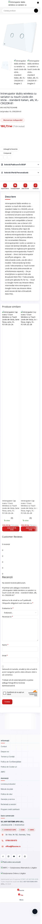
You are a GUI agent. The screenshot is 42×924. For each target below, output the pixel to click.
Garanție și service (8, 799)
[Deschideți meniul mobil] (3, 3)
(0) (12, 518)
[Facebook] (3, 856)
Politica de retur (6, 794)
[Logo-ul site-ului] (18, 3)
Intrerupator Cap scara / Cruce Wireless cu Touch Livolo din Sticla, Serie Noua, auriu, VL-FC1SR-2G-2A (10, 506)
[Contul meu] (33, 3)
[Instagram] (8, 856)
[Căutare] (36, 11)
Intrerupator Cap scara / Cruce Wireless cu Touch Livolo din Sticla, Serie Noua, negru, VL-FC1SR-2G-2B (29, 506)
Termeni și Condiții (7, 757)
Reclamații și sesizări (8, 804)
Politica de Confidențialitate (11, 762)
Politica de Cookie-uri (9, 767)
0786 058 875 (11, 840)
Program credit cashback (10, 809)
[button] (10, 529)
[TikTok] (19, 856)
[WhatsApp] (25, 856)
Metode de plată (7, 789)
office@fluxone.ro (13, 846)
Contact (4, 746)
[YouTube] (14, 856)
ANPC (3, 772)
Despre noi (5, 752)
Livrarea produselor (8, 784)
